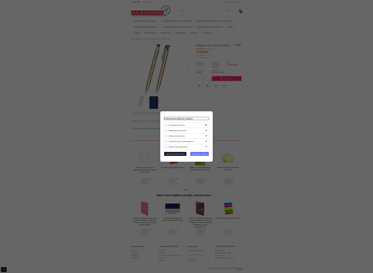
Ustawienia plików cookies (178, 118)
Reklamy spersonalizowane (178, 147)
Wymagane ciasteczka (177, 125)
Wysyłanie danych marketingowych (181, 141)
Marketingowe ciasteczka (177, 130)
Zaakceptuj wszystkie (199, 154)
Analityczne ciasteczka (177, 136)
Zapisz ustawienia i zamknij (175, 154)
